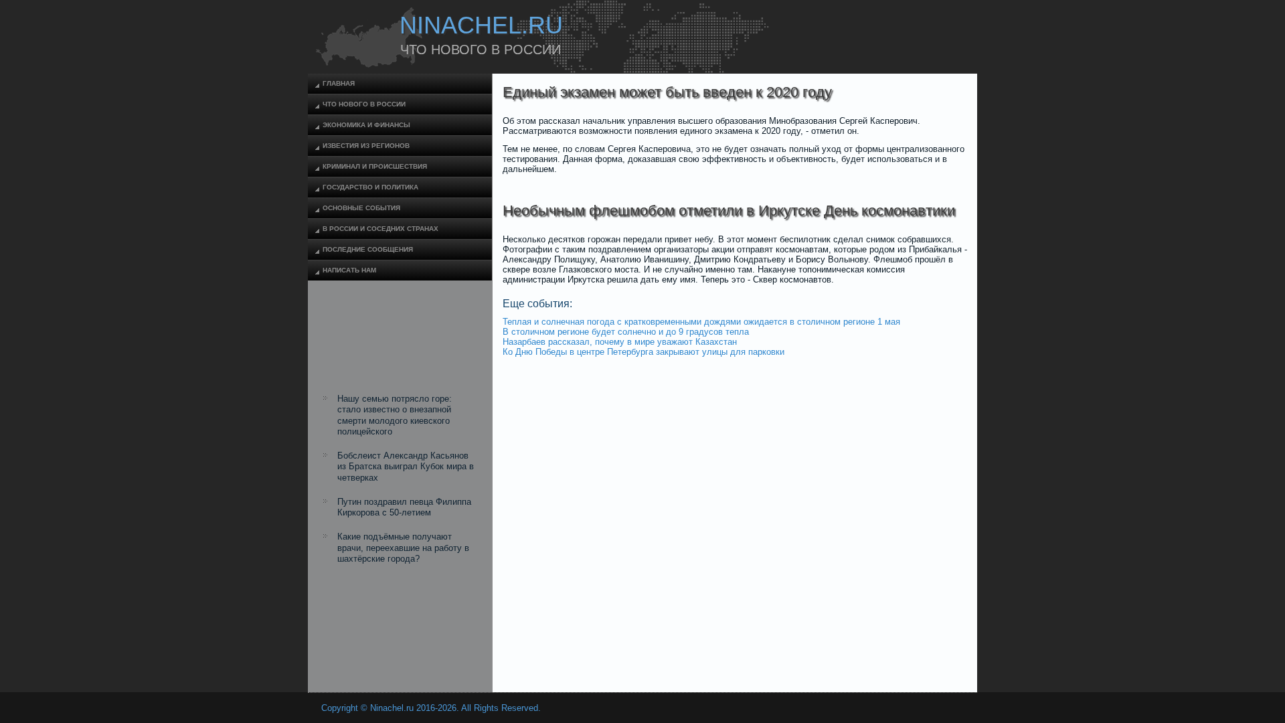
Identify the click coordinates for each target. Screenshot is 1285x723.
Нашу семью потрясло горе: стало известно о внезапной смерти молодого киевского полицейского (394, 415)
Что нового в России (364, 104)
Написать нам (349, 270)
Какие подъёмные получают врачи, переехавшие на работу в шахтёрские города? (403, 548)
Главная (339, 83)
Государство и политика (370, 187)
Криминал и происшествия (375, 166)
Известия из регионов (366, 145)
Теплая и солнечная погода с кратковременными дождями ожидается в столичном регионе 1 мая (701, 322)
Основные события (361, 208)
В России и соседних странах (380, 228)
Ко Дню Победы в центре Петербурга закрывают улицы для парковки (643, 352)
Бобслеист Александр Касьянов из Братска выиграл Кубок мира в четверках (405, 467)
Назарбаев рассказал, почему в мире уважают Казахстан (620, 342)
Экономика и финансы (366, 125)
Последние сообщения (368, 249)
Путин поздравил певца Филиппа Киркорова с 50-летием (404, 507)
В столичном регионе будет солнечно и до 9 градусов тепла (626, 332)
